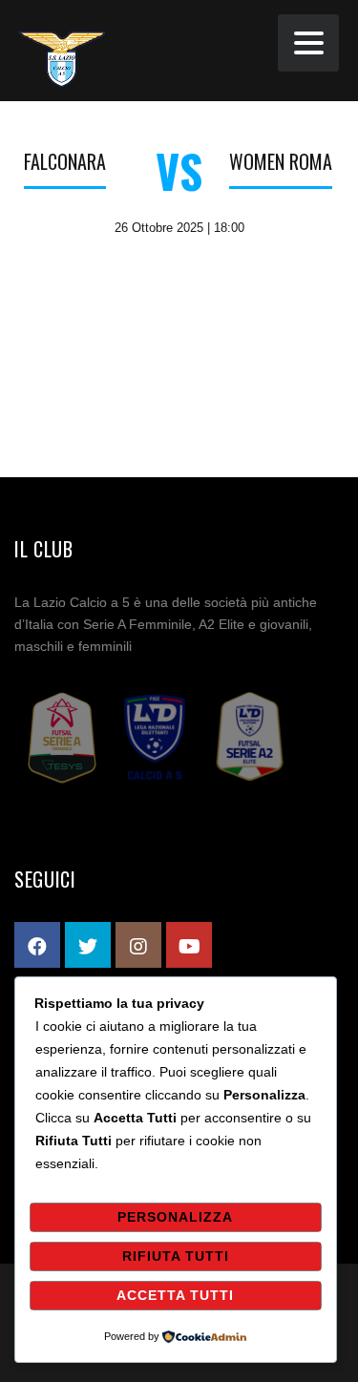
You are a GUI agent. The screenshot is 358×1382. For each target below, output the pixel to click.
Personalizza (175, 1217)
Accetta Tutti (175, 1295)
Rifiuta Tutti (175, 1256)
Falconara (65, 161)
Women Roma (280, 161)
